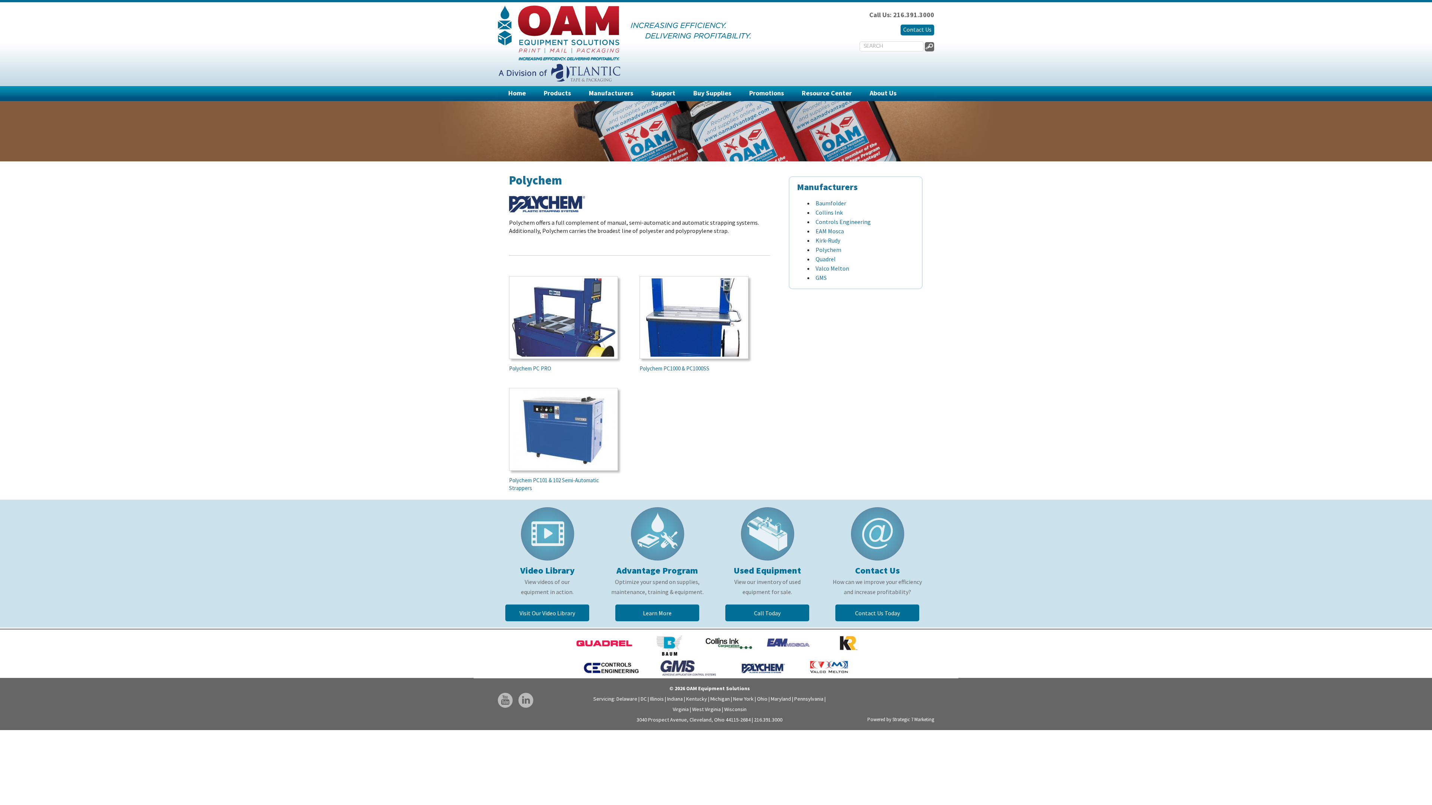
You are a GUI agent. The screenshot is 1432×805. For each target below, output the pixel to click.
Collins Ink (829, 212)
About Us (883, 93)
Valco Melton (832, 268)
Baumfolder (831, 203)
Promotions (766, 93)
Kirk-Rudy (828, 240)
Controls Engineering (843, 221)
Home (517, 93)
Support (663, 93)
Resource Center (827, 93)
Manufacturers (611, 93)
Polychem (828, 249)
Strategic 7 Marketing (913, 719)
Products (557, 93)
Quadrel (826, 259)
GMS (821, 277)
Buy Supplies (712, 93)
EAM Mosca (830, 231)
